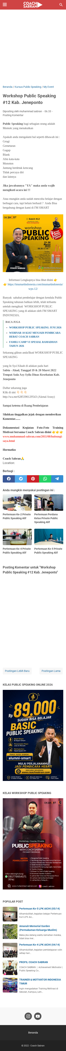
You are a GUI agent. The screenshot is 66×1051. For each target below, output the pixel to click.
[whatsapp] (45, 479)
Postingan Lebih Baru (17, 670)
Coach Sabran (37, 1045)
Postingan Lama (51, 670)
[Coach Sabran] (32, 5)
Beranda (33, 1032)
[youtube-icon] (37, 1016)
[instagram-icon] (28, 1016)
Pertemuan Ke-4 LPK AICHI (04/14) (39, 944)
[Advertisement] (33, 50)
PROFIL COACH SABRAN (33, 962)
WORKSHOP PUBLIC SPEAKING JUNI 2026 (35, 327)
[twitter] (21, 479)
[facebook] (9, 479)
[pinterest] (33, 479)
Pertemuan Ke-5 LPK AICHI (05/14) (39, 908)
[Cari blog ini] (61, 5)
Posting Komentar (13, 115)
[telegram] (57, 479)
